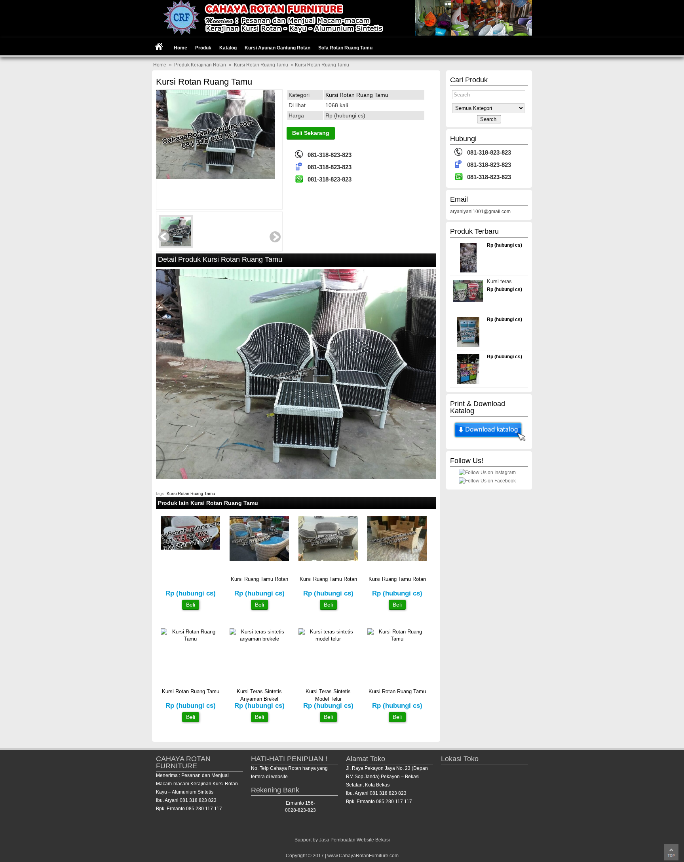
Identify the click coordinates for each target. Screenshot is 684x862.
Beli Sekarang (310, 133)
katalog (228, 48)
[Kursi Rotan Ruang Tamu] (215, 139)
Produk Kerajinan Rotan (200, 65)
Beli (190, 604)
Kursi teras (499, 281)
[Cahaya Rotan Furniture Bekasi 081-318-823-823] (342, 34)
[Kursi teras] (468, 300)
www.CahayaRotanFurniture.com (363, 855)
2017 (318, 855)
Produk (203, 48)
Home (180, 48)
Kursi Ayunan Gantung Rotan (277, 48)
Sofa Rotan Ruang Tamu (345, 48)
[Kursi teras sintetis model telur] (328, 639)
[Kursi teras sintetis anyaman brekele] (259, 639)
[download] (489, 441)
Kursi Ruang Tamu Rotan (259, 579)
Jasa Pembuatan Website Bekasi (354, 840)
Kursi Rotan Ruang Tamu (261, 65)
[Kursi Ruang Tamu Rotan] (259, 559)
